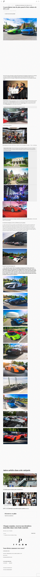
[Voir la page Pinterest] (16, 544)
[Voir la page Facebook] (13, 544)
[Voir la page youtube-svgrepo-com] (26, 544)
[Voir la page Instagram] (22, 544)
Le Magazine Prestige (7, 561)
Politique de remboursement (7, 569)
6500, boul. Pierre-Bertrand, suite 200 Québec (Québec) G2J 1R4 (12, 553)
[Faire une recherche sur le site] (38, 1)
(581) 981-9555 (5, 555)
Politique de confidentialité (7, 567)
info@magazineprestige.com (7, 557)
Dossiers (12, 5)
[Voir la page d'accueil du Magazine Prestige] (20, 540)
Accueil (9, 5)
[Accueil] (4, 1)
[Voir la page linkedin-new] (19, 544)
